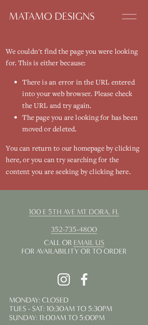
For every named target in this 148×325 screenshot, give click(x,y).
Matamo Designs (52, 16)
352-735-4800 (74, 229)
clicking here (109, 171)
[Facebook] (84, 279)
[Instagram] (63, 279)
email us (89, 242)
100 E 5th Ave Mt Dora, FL (74, 212)
